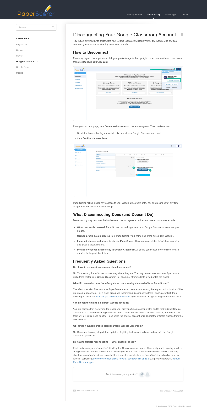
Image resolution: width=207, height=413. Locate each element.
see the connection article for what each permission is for (121, 358)
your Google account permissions (113, 296)
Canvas (19, 50)
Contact (184, 14)
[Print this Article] (182, 34)
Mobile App (170, 14)
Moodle (19, 72)
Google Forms (22, 67)
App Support (162, 406)
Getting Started (134, 14)
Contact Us (93, 390)
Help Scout (186, 406)
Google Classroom (26, 61)
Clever (19, 55)
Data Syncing (153, 14)
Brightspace (21, 44)
